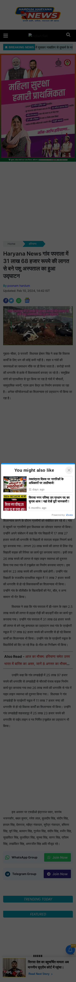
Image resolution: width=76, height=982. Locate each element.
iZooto (69, 515)
